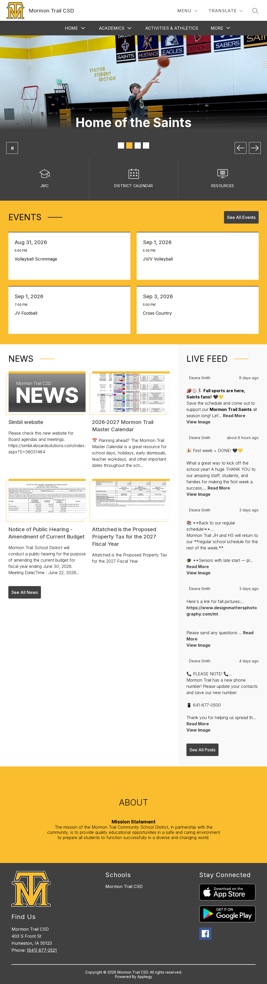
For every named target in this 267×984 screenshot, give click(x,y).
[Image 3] (138, 145)
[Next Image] (255, 148)
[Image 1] (121, 145)
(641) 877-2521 (42, 950)
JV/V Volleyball (159, 259)
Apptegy (144, 976)
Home (71, 28)
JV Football (27, 313)
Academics (111, 28)
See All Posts (202, 749)
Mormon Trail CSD (124, 886)
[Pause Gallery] (12, 148)
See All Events (241, 217)
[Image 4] (146, 145)
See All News (24, 592)
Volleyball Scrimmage (37, 259)
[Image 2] (129, 145)
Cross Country (158, 313)
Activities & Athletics (171, 28)
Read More (234, 415)
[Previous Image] (240, 148)
